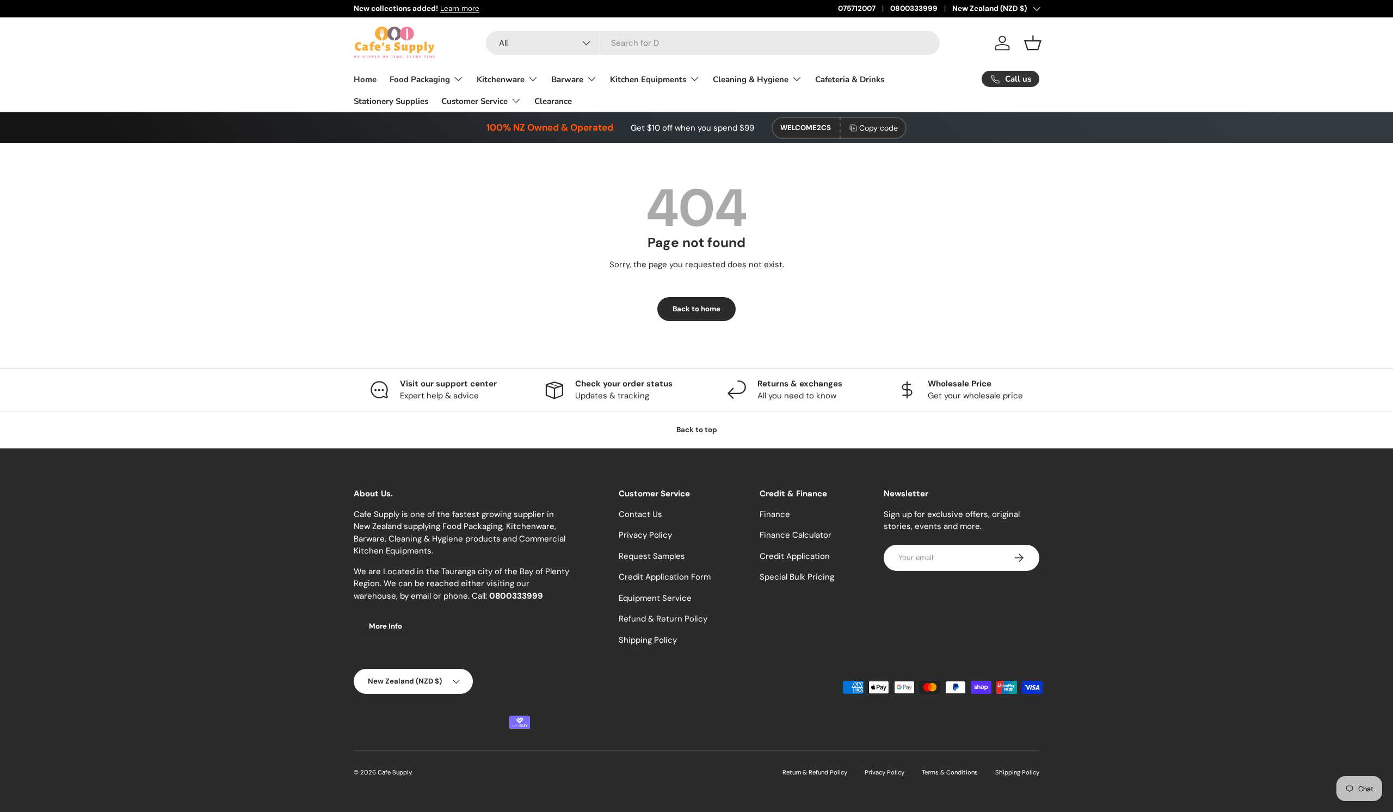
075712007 (857, 8)
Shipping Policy (648, 640)
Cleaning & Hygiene (750, 79)
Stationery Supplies (391, 101)
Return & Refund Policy (814, 772)
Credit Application (795, 556)
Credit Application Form (665, 576)
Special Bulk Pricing (797, 576)
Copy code (878, 128)
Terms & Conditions (950, 772)
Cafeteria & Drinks (849, 79)
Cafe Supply (394, 772)
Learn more (459, 8)
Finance (775, 514)
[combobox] (713, 43)
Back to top (696, 429)
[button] (1033, 43)
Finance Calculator (795, 535)
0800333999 (914, 8)
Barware (567, 79)
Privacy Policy (645, 535)
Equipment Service (655, 598)
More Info (385, 626)
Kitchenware (501, 79)
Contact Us (640, 514)
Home (365, 79)
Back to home (696, 308)
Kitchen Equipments (648, 79)
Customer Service (474, 101)
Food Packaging (420, 79)
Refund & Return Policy (663, 618)
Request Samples (652, 556)
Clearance (553, 101)
